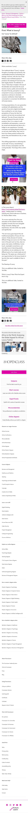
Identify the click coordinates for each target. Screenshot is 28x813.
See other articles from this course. (16, 25)
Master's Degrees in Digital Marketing (10, 598)
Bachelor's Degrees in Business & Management (13, 647)
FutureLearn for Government (8, 728)
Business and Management (8, 469)
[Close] (26, 2)
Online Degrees (5, 446)
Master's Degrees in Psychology (9, 587)
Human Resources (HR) (7, 522)
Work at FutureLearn (6, 667)
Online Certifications (6, 435)
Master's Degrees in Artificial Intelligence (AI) (12, 613)
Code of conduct (6, 762)
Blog (3, 674)
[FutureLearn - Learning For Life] (14, 808)
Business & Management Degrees (9, 575)
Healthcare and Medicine (7, 473)
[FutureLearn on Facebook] (7, 805)
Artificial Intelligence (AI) (7, 515)
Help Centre (5, 789)
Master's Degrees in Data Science (9, 594)
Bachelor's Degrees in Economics (9, 636)
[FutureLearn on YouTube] (17, 805)
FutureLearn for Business (8, 724)
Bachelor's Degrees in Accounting (9, 632)
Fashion (21, 13)
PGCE (3, 568)
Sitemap (4, 770)
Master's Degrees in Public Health (10, 602)
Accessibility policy (6, 766)
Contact (4, 793)
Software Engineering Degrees (9, 571)
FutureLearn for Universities (8, 720)
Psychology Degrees (6, 553)
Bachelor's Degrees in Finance (9, 640)
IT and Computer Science (8, 484)
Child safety (5, 785)
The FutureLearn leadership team (9, 663)
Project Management (6, 530)
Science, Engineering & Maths (9, 495)
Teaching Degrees (6, 556)
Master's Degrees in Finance (8, 606)
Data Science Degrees (7, 564)
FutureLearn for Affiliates (8, 735)
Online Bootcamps (6, 442)
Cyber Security (5, 526)
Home (3, 13)
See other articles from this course (14, 325)
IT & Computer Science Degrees (9, 560)
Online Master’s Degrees (7, 450)
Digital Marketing (6, 507)
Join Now (14, 372)
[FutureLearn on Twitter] (13, 805)
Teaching (4, 477)
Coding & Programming (7, 533)
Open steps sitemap (6, 773)
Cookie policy (5, 758)
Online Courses (5, 431)
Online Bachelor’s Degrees (8, 454)
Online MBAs (5, 549)
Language (4, 488)
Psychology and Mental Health (9, 480)
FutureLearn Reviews (7, 690)
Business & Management (12, 13)
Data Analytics (5, 511)
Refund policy (5, 755)
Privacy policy (5, 751)
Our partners (5, 717)
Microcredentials (6, 438)
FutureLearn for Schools (7, 732)
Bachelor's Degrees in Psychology (10, 629)
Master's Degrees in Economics (9, 609)
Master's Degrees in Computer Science (11, 591)
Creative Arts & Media (7, 492)
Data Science (5, 518)
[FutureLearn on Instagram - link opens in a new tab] (10, 805)
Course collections (6, 537)
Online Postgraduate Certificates (9, 457)
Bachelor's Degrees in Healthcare (9, 625)
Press (3, 671)
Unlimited (4, 701)
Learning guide (5, 694)
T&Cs (3, 747)
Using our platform (6, 686)
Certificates (4, 697)
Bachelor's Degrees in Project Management (12, 644)
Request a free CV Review (8, 705)
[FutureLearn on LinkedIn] (20, 805)
